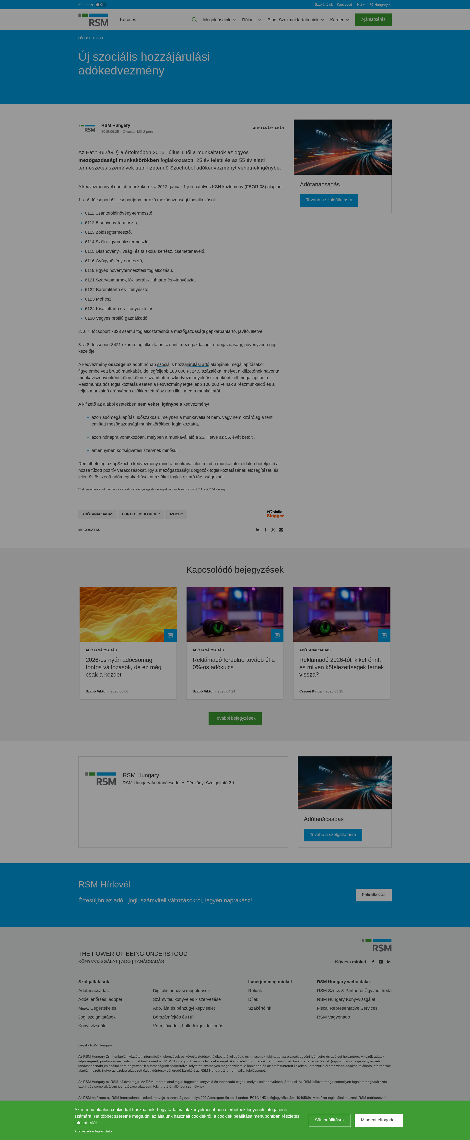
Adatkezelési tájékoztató (93, 1131)
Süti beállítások (330, 1119)
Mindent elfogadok (379, 1119)
